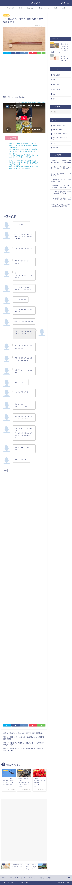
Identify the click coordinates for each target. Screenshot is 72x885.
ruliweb (29, 102)
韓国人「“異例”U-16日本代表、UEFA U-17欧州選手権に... (24, 733)
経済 (63, 8)
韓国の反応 (11, 8)
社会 (55, 8)
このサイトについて (23, 882)
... (4, 754)
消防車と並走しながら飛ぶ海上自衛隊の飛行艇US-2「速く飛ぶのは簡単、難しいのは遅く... (24, 151)
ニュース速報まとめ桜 (60, 133)
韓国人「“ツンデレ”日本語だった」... (65, 58)
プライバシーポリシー (10, 882)
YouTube (24, 102)
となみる (36, 2)
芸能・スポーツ (44, 8)
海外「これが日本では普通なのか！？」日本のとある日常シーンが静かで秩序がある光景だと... (23, 145)
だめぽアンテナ (58, 129)
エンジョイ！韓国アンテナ (60, 138)
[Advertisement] (24, 75)
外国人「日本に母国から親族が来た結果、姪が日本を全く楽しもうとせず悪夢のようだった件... (23, 163)
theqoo (34, 102)
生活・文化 (30, 8)
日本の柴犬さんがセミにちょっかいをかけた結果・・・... (59, 48)
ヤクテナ (55, 143)
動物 (20, 8)
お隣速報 (55, 147)
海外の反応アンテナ (59, 125)
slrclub (43, 102)
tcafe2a (39, 102)
